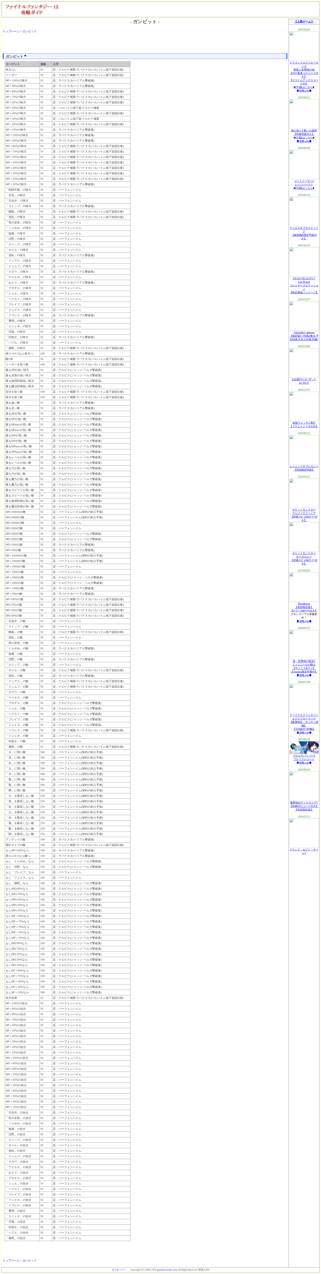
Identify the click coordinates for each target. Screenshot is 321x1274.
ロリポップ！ (119, 1270)
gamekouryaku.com (167, 1270)
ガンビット (29, 31)
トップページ (11, 31)
